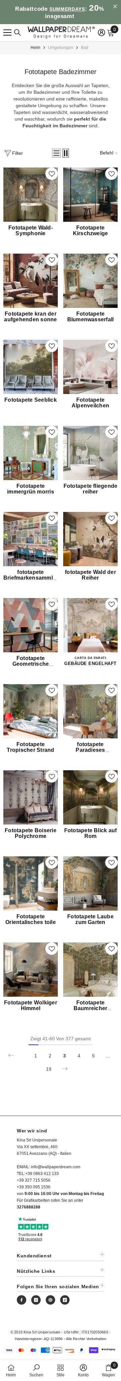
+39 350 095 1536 (33, 1187)
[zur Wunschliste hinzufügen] (51, 174)
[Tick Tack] (65, 1300)
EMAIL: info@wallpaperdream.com (48, 1167)
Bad (84, 47)
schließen (115, 6)
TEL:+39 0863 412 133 (38, 1173)
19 (48, 1069)
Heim (35, 47)
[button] (56, 153)
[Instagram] (36, 1300)
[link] (36, 1370)
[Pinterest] (50, 1300)
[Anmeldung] (101, 32)
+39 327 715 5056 (33, 1180)
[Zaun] (17, 32)
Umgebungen (60, 47)
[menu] (7, 32)
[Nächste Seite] (65, 1069)
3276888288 (28, 1207)
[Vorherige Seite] (11, 1055)
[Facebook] (21, 1300)
